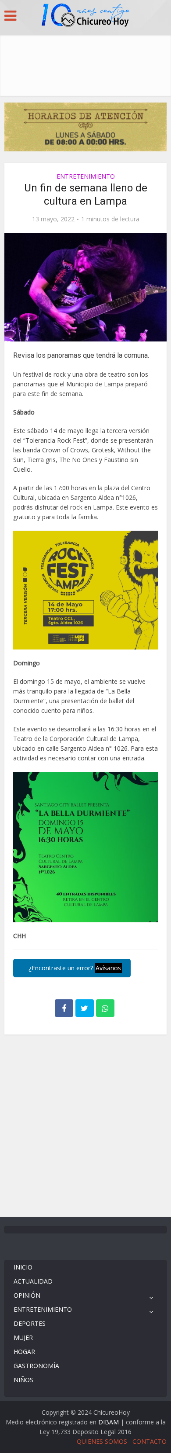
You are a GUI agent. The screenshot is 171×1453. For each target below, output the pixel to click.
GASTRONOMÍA (36, 1365)
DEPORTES (30, 1323)
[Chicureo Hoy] (85, 16)
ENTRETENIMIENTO (86, 176)
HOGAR (24, 1351)
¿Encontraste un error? (74, 968)
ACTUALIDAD (33, 1281)
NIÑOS (23, 1380)
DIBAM (108, 1422)
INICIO (23, 1267)
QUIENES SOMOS (102, 1441)
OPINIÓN (27, 1295)
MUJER (23, 1337)
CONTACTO (149, 1441)
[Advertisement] (85, 63)
